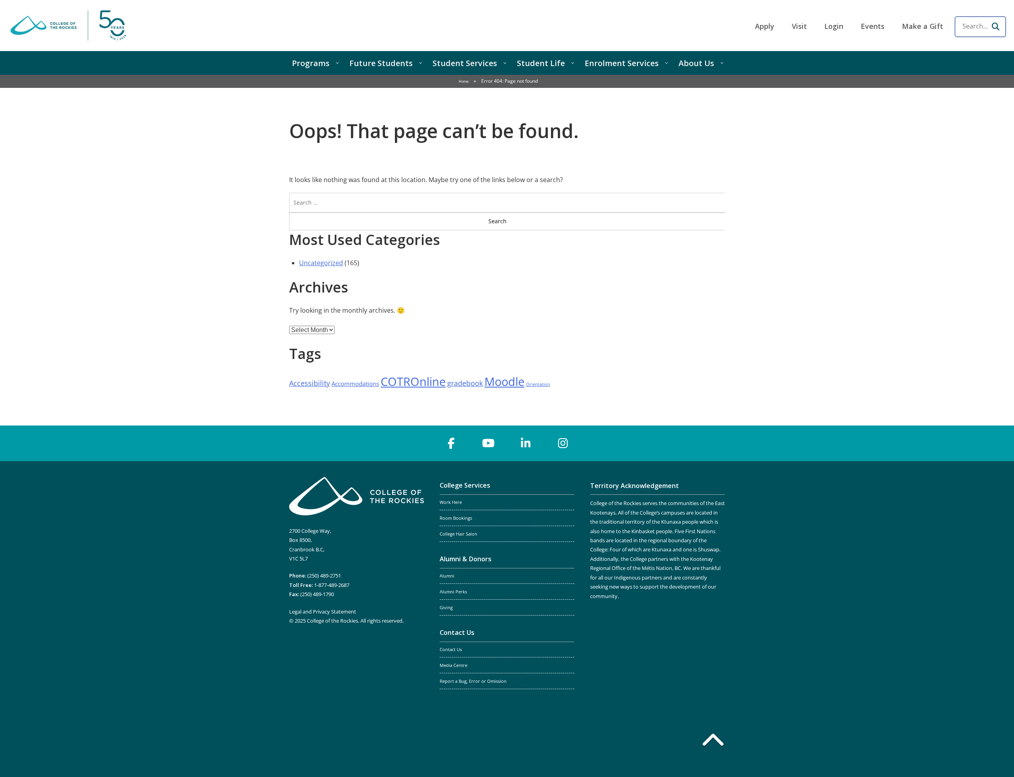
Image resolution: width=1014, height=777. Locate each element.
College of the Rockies (69, 25)
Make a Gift (922, 26)
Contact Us (457, 632)
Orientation (538, 384)
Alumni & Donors (466, 559)
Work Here (451, 502)
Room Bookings (456, 518)
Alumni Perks (453, 592)
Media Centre (453, 665)
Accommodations (355, 384)
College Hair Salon (458, 534)
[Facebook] (451, 443)
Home (464, 81)
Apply (764, 26)
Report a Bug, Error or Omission (473, 681)
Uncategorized (321, 262)
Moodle (504, 381)
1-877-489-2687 (331, 585)
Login (833, 26)
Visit (799, 26)
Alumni (447, 576)
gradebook (465, 383)
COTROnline (413, 381)
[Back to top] (713, 741)
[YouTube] (488, 443)
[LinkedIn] (526, 443)
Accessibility (309, 383)
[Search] (995, 26)
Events (872, 26)
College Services (465, 485)
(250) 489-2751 (324, 575)
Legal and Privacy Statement (322, 611)
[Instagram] (563, 443)
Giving (446, 607)
